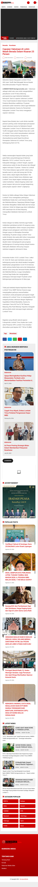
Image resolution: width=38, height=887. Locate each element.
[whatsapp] (15, 339)
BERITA (6, 801)
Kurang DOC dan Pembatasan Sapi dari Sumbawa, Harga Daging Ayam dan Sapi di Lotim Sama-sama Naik (18, 608)
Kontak (4, 863)
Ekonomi (9, 7)
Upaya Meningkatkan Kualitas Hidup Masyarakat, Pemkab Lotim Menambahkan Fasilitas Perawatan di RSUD (18, 378)
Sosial (17, 767)
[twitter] (10, 339)
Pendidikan (23, 7)
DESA (5, 806)
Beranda (5, 45)
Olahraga (6, 821)
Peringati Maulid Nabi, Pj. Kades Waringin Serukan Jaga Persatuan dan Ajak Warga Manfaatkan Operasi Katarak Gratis (18, 673)
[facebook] (5, 339)
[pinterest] (20, 339)
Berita (3, 7)
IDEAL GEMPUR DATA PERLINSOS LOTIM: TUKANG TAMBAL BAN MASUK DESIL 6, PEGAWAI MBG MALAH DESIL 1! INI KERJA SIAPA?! (18, 576)
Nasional (17, 732)
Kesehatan (12, 45)
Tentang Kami (6, 860)
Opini (22, 821)
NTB (21, 811)
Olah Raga (23, 816)
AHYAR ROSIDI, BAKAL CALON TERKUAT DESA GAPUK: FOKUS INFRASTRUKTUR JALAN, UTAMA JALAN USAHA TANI (24, 746)
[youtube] (14, 852)
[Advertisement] (19, 22)
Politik (17, 750)
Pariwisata (32, 7)
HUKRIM (6, 811)
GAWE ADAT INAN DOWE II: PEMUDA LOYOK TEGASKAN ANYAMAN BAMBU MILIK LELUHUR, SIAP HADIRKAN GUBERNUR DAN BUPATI (24, 729)
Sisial (22, 826)
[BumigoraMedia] (8, 4)
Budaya (22, 801)
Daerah (22, 806)
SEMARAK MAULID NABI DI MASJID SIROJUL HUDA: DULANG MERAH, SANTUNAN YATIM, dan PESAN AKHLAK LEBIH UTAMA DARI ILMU (18, 640)
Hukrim (16, 7)
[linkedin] (25, 339)
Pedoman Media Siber (8, 865)
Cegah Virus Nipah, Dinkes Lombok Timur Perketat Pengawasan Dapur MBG (17, 413)
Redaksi (4, 868)
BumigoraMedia (24, 879)
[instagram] (12, 852)
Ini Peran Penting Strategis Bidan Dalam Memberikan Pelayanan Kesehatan (16, 448)
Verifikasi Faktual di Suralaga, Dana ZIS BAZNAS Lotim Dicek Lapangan (18, 545)
